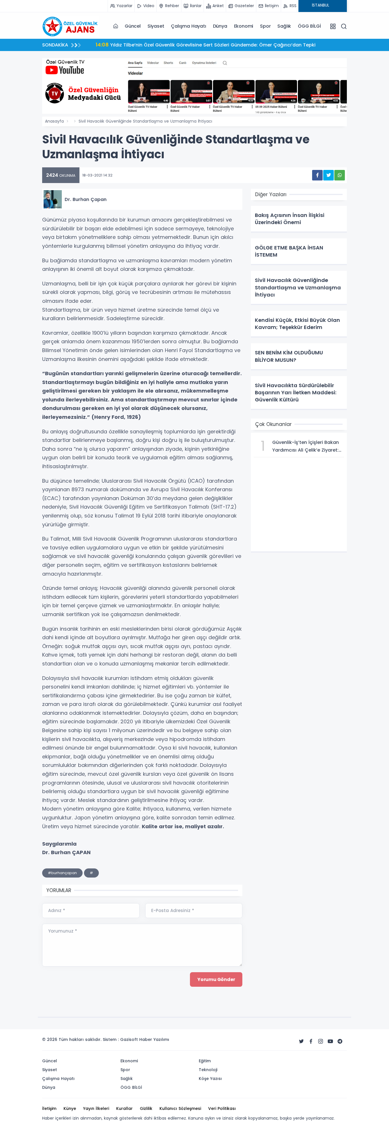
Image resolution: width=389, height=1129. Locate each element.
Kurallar (124, 1108)
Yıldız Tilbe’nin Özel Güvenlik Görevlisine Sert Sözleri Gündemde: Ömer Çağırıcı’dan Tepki (206, 44)
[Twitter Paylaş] (328, 175)
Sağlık (284, 26)
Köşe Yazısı (210, 1078)
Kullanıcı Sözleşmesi (180, 1108)
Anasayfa (54, 121)
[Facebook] (311, 1041)
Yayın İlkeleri (96, 1108)
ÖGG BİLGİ (309, 26)
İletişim (49, 1108)
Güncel (133, 26)
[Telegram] (340, 1041)
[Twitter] (301, 1041)
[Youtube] (330, 1041)
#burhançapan (62, 873)
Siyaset (156, 26)
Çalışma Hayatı (188, 26)
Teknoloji (208, 1070)
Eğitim (205, 1061)
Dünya (220, 26)
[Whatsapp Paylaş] (339, 175)
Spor (265, 26)
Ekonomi (243, 26)
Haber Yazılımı (154, 1039)
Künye (70, 1108)
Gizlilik (146, 1108)
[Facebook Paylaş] (317, 175)
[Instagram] (321, 1041)
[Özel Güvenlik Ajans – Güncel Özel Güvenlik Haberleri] (70, 26)
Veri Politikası (222, 1108)
